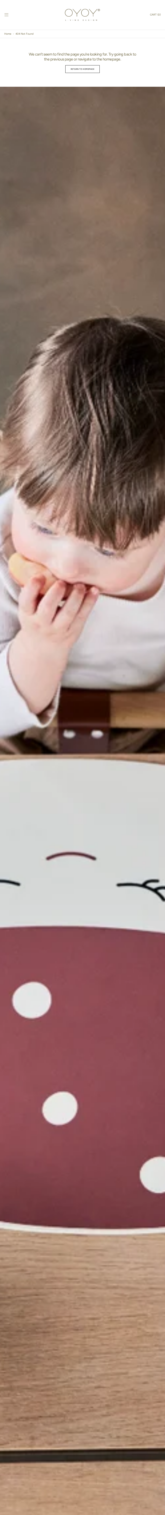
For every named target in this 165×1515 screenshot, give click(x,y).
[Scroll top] (159, 1509)
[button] (6, 15)
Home (7, 33)
